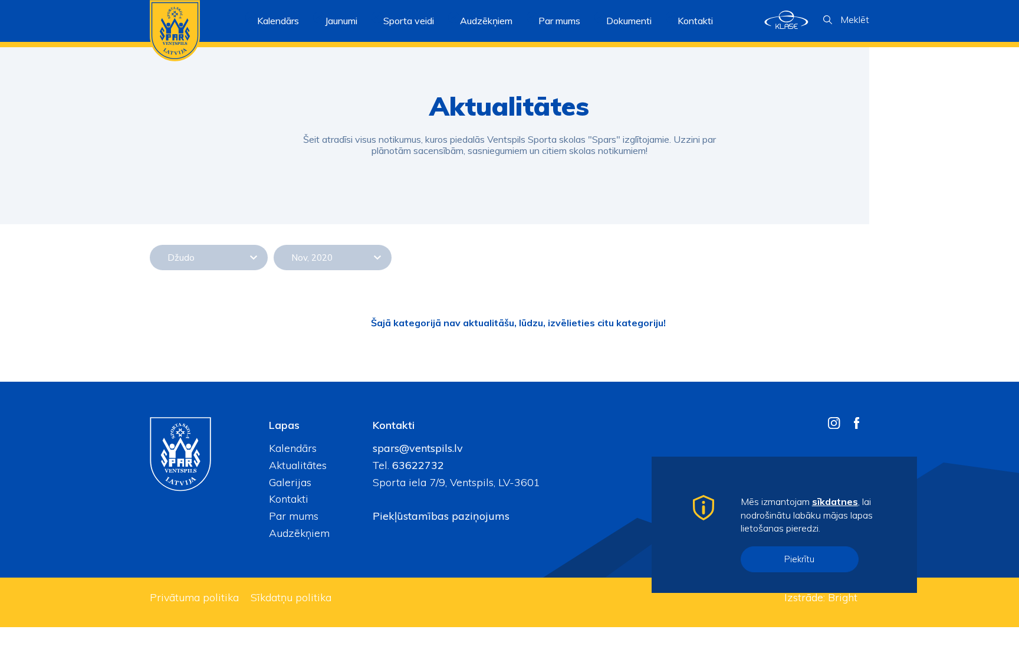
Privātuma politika (194, 597)
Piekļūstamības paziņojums (441, 516)
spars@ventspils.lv (418, 448)
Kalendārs (278, 21)
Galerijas (290, 482)
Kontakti (695, 21)
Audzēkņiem (299, 533)
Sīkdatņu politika (291, 597)
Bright (842, 597)
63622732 (416, 465)
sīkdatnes (835, 501)
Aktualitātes (298, 465)
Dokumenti (629, 21)
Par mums (293, 516)
